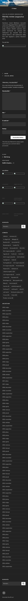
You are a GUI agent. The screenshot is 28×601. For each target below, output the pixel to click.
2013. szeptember (7, 489)
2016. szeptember (7, 393)
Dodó (5, 248)
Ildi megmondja (18, 263)
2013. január (5, 515)
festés (13, 254)
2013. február (6, 512)
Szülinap (6, 289)
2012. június (5, 537)
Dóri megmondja (9, 251)
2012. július (5, 534)
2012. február (6, 550)
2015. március (6, 445)
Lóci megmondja (8, 274)
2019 (5, 236)
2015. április (5, 441)
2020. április (5, 342)
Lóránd (6, 277)
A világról (6, 239)
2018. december (6, 368)
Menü (14, 8)
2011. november (6, 560)
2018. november (6, 371)
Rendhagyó (7, 280)
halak (14, 260)
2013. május (5, 502)
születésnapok (16, 286)
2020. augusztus (6, 336)
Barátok (6, 242)
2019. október (6, 346)
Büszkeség (7, 245)
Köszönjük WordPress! (8, 597)
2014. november (6, 457)
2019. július (5, 355)
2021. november (6, 310)
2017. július (5, 381)
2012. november (6, 521)
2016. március (6, 409)
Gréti (21, 254)
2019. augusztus (6, 352)
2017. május (5, 384)
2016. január (5, 413)
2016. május (5, 403)
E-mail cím (5, 120)
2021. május (5, 323)
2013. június (5, 499)
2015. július (5, 432)
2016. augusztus (6, 397)
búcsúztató (15, 242)
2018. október (6, 374)
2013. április (5, 505)
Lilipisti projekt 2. (9, 271)
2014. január (5, 477)
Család (7, 75)
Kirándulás (20, 265)
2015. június (5, 435)
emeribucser (19, 14)
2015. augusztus (6, 429)
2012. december (6, 518)
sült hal (6, 292)
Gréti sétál (20, 257)
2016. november (6, 390)
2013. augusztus (6, 493)
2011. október (6, 563)
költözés (15, 268)
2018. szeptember (7, 378)
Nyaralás (14, 277)
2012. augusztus (6, 531)
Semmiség (13, 283)
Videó (14, 295)
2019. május (5, 362)
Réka (5, 283)
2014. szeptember (7, 461)
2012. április (5, 544)
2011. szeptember (7, 566)
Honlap (4, 128)
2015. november (6, 419)
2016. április (5, 406)
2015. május (5, 438)
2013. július (5, 496)
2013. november (6, 483)
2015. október (6, 422)
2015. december (6, 416)
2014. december (6, 454)
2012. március (6, 547)
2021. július (5, 317)
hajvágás (6, 260)
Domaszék (14, 248)
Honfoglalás (7, 263)
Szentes (6, 286)
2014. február (6, 473)
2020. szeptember (7, 333)
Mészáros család (13, 2)
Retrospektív (17, 280)
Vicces (6, 295)
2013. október (6, 486)
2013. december (6, 480)
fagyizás (6, 254)
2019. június (5, 358)
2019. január (5, 365)
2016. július (5, 400)
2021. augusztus (6, 314)
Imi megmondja (8, 265)
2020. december (6, 326)
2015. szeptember (7, 425)
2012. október (6, 525)
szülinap (14, 289)
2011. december (6, 557)
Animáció (13, 236)
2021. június (5, 320)
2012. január (5, 553)
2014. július (5, 467)
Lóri (18, 274)
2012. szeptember (7, 528)
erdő (19, 251)
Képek (12, 75)
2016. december (6, 387)
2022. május (5, 307)
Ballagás (15, 239)
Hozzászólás (6, 91)
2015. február (6, 448)
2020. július (5, 339)
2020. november (6, 330)
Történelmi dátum (17, 292)
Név (3, 112)
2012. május (5, 541)
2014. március (6, 470)
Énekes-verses (8, 298)
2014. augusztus (6, 464)
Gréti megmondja (9, 257)
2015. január (5, 451)
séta (22, 289)
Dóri (22, 248)
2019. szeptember (7, 349)
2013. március (6, 509)
